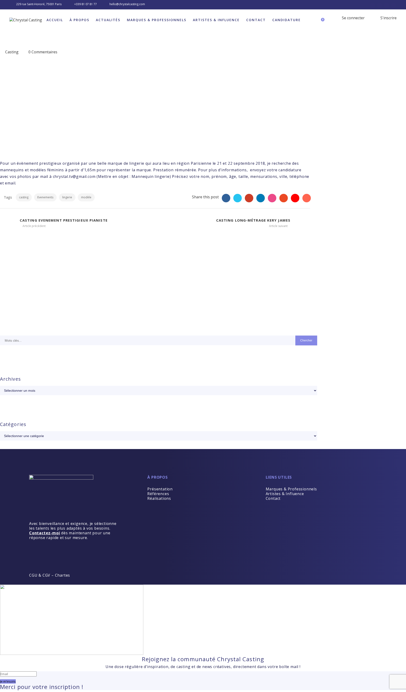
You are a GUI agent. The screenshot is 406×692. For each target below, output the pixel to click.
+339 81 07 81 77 (85, 4)
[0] (325, 17)
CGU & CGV (39, 575)
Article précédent (34, 226)
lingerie (67, 197)
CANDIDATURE (286, 20)
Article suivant (278, 226)
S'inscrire (388, 17)
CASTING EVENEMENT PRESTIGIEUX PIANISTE (64, 220)
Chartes (62, 575)
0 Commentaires (42, 52)
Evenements (45, 197)
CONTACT (256, 20)
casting (23, 197)
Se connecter (353, 17)
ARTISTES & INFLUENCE (216, 20)
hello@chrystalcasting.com (127, 4)
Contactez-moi (44, 533)
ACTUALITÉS (108, 20)
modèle (86, 197)
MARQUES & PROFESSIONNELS (156, 20)
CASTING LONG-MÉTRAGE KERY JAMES (253, 220)
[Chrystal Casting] (25, 20)
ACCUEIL (55, 20)
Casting (12, 52)
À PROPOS (79, 20)
